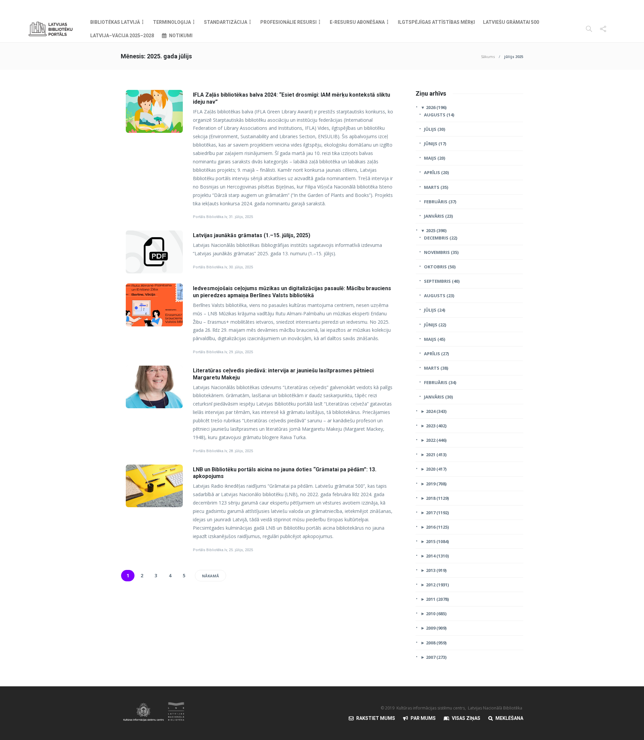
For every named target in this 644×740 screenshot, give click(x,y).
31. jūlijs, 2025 (241, 217)
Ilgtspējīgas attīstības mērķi (436, 22)
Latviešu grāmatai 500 (511, 22)
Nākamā (210, 575)
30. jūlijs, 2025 (241, 267)
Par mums (423, 718)
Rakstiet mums (375, 718)
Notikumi (181, 35)
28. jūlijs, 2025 (241, 451)
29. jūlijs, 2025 (241, 352)
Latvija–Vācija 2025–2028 (122, 35)
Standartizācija (225, 22)
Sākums (488, 56)
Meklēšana (509, 718)
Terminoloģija (172, 22)
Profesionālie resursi (288, 22)
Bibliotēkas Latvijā (115, 22)
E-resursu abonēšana (357, 22)
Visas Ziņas (466, 718)
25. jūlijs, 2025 (241, 550)
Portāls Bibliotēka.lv (210, 217)
